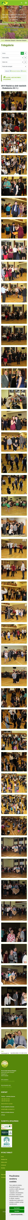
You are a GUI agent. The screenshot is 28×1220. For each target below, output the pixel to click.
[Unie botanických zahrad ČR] (6, 1126)
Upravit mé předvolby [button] (17, 1214)
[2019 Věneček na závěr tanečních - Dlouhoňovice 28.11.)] (14, 101)
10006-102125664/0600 (6, 1087)
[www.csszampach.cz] (4, 1064)
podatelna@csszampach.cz (7, 1109)
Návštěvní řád (4, 1159)
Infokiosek (3, 1165)
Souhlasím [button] (17, 1208)
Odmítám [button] (16, 1211)
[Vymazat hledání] (25, 53)
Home (2, 1156)
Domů (2, 40)
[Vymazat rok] (25, 62)
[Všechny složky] (25, 57)
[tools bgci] (6, 1141)
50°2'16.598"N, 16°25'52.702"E (8, 1081)
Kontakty (3, 1168)
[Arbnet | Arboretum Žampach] (6, 1132)
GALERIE (8, 77)
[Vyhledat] (22, 53)
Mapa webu (3, 1174)
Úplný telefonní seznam (6, 1103)
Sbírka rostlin (4, 1162)
